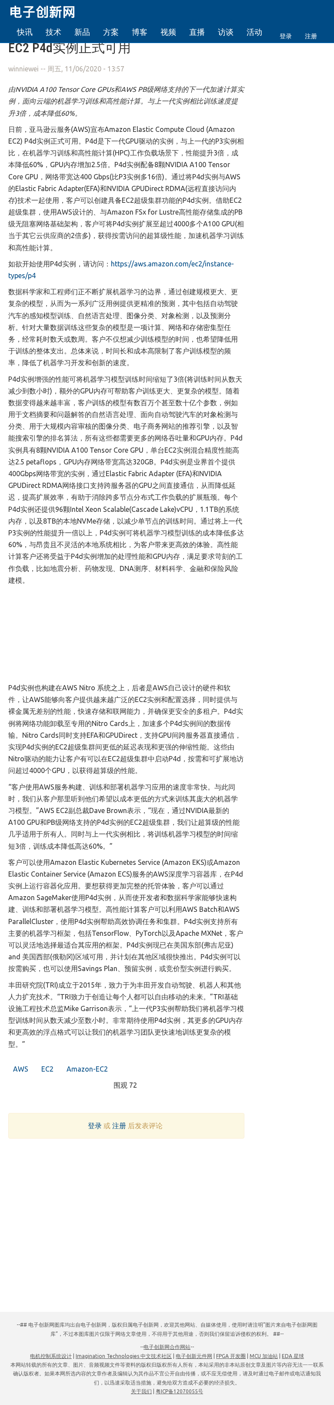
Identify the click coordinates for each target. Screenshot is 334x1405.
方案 (111, 31)
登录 (286, 36)
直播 (197, 31)
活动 (254, 31)
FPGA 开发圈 (231, 1356)
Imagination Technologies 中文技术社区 (124, 1356)
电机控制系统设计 (51, 1356)
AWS (19, 1069)
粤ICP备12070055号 (179, 1391)
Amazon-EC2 (86, 1069)
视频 (168, 31)
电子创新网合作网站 (167, 1347)
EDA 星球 (293, 1356)
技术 (53, 31)
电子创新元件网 (194, 1356)
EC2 (46, 1069)
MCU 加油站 (264, 1356)
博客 (139, 31)
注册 (311, 36)
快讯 (25, 31)
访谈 (226, 31)
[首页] (47, 10)
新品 (82, 31)
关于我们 (141, 1391)
